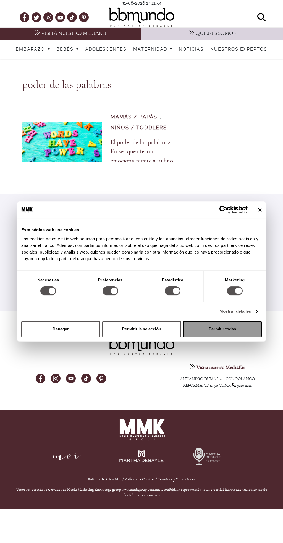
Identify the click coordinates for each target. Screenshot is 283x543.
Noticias (191, 49)
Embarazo (31, 49)
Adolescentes (106, 49)
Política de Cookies (140, 479)
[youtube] (60, 17)
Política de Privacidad (105, 479)
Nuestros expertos (238, 49)
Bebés (65, 49)
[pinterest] (84, 17)
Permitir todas (222, 329)
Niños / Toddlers (139, 127)
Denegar (61, 329)
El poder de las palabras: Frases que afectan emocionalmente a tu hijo (142, 151)
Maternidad (151, 49)
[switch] (110, 290)
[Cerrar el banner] (260, 210)
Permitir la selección (141, 329)
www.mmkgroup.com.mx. (141, 490)
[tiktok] (72, 17)
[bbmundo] (141, 17)
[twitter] (36, 17)
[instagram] (48, 17)
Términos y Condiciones (176, 479)
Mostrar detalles (235, 311)
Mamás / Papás (134, 117)
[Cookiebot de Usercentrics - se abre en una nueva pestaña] (223, 210)
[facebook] (24, 17)
